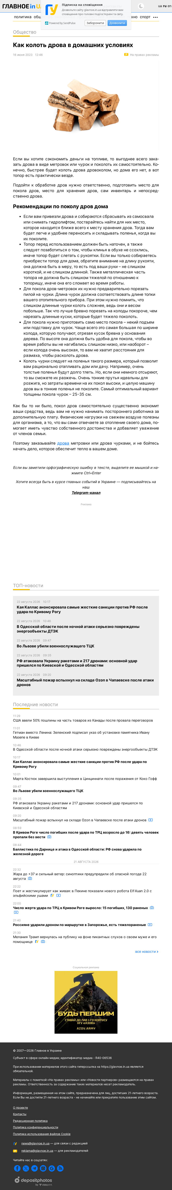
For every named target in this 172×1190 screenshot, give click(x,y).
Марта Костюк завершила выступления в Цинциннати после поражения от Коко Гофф (85, 776)
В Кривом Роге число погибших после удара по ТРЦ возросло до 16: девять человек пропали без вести (86, 832)
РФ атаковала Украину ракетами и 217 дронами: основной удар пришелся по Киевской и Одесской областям (78, 803)
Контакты (19, 1114)
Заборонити (95, 23)
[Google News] (51, 1168)
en (169, 6)
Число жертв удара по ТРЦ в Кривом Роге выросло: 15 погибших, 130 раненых (81, 906)
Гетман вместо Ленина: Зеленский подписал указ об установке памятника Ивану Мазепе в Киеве (81, 732)
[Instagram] (43, 1168)
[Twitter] (26, 1168)
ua (160, 6)
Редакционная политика (30, 1120)
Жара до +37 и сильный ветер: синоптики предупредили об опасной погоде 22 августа (80, 874)
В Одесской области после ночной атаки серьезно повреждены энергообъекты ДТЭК (85, 747)
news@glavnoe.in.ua (35, 1143)
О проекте (20, 1107)
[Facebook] (17, 1168)
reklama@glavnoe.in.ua (37, 1150)
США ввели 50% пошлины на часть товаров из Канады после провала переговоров (83, 718)
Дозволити (117, 23)
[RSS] (60, 1168)
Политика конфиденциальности (35, 1127)
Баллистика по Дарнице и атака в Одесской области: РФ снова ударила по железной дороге (77, 849)
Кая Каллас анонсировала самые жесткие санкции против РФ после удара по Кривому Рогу (80, 761)
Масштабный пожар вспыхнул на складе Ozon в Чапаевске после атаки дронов (80, 818)
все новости (145, 951)
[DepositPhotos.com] (33, 1182)
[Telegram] (34, 1168)
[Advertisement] (86, 537)
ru (165, 6)
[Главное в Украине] (23, 7)
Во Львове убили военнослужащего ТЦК (48, 789)
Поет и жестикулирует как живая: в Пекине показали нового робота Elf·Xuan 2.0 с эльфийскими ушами (82, 891)
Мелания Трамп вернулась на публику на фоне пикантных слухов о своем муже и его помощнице (85, 937)
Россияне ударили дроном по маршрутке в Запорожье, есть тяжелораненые (80, 922)
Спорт (145, 17)
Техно (132, 17)
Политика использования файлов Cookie (41, 1134)
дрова (63, 443)
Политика (22, 17)
